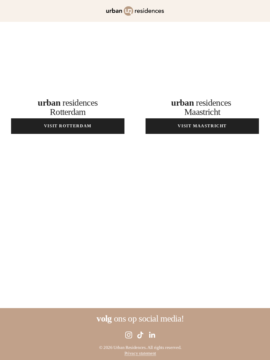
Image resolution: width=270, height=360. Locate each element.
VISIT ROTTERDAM (67, 126)
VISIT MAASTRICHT (202, 126)
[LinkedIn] (152, 335)
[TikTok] (140, 335)
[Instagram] (128, 335)
